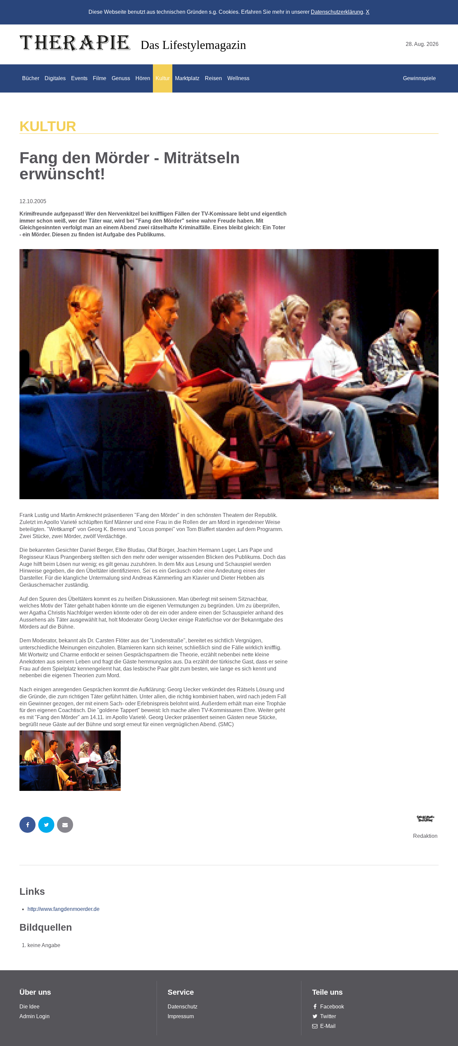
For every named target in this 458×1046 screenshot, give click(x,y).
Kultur (163, 78)
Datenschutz (182, 1006)
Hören (142, 78)
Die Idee (29, 1006)
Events (79, 78)
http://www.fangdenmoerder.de (63, 909)
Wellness (238, 78)
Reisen (213, 78)
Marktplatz (187, 78)
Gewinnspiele (419, 78)
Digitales (55, 78)
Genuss (121, 78)
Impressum (181, 1016)
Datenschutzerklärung (337, 12)
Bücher (30, 78)
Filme (99, 78)
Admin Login (34, 1016)
